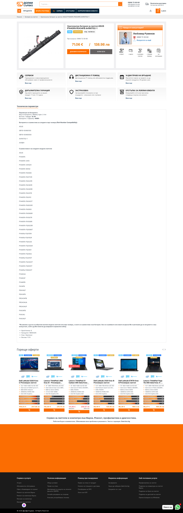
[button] (24, 505)
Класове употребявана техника (58, 497)
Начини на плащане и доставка (89, 486)
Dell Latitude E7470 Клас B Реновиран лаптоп (129, 382)
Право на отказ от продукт (87, 483)
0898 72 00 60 (142, 37)
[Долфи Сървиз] (25, 4)
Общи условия (52, 483)
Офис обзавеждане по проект (27, 489)
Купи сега (101, 51)
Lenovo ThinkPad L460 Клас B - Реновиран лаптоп (53, 382)
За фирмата (112, 483)
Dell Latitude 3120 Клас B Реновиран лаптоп (104, 382)
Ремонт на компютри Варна (26, 495)
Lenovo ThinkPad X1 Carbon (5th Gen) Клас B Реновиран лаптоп (79, 382)
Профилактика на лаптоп (147, 483)
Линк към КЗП (82, 492)
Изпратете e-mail (144, 40)
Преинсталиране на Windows (149, 497)
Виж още (28, 83)
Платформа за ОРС (85, 489)
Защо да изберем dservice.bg (118, 486)
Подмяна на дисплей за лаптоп (150, 494)
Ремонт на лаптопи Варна (26, 492)
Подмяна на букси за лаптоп (149, 491)
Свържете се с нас (114, 489)
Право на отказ (52, 486)
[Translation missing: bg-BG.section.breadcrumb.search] (120, 4)
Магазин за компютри (24, 499)
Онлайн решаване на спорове (57, 494)
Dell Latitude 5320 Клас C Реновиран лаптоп (28, 382)
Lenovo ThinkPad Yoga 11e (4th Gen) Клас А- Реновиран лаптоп (152, 382)
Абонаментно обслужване (26, 486)
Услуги (19, 483)
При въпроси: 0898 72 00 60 (77, 39)
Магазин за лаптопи (24, 502)
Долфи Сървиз (28, 511)
